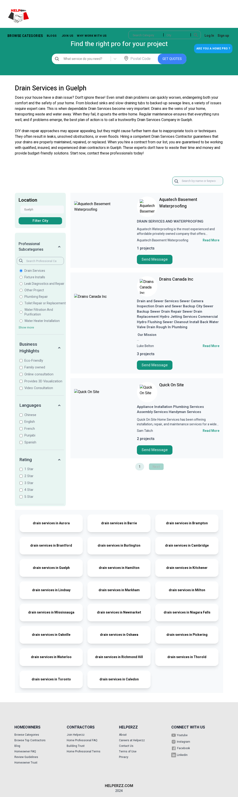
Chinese (30, 415)
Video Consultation (38, 388)
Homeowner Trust (25, 762)
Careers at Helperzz (132, 740)
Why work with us (92, 35)
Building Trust (76, 746)
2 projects (146, 439)
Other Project (34, 290)
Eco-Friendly (33, 360)
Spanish (30, 442)
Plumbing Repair (36, 297)
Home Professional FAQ (82, 740)
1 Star (28, 469)
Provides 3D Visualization (43, 381)
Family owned (34, 367)
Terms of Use (127, 751)
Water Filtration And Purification (38, 312)
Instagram (183, 742)
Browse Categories (25, 36)
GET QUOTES (172, 58)
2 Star (28, 476)
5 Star (28, 496)
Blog (17, 746)
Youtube (182, 735)
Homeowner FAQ (25, 751)
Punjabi (29, 435)
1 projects (146, 248)
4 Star (28, 489)
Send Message (155, 259)
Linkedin (182, 755)
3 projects (146, 354)
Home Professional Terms (83, 751)
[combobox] (166, 35)
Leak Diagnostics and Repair (44, 284)
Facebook (183, 748)
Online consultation (38, 374)
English (29, 421)
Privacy (123, 757)
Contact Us (126, 746)
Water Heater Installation (42, 321)
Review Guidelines (26, 757)
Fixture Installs (34, 277)
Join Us (67, 35)
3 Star (28, 483)
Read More (211, 240)
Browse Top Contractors (30, 740)
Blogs (52, 35)
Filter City (40, 220)
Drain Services (34, 271)
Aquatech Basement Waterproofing (178, 203)
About (123, 735)
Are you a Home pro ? (213, 48)
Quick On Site (171, 385)
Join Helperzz (76, 735)
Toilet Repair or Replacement (45, 303)
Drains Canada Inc (176, 279)
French (29, 428)
